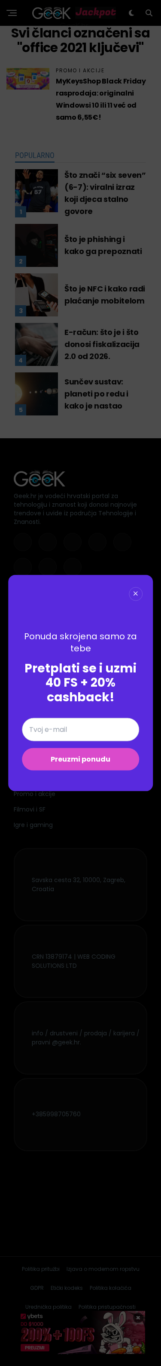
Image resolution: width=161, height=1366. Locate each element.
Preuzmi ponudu (80, 759)
